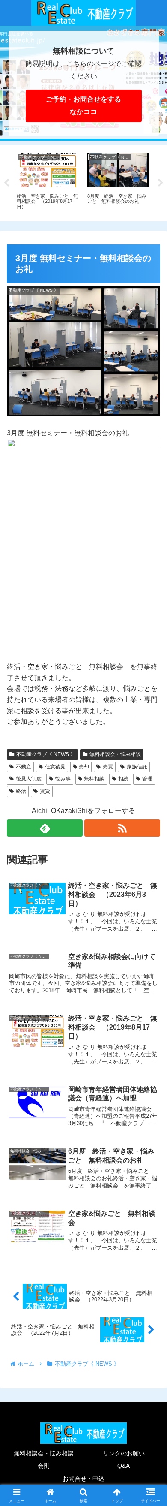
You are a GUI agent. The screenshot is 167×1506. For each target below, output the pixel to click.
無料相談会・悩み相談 (115, 754)
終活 (21, 791)
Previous (6, 183)
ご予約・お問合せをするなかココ (83, 105)
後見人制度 (29, 779)
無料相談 (94, 779)
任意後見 (55, 767)
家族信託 (137, 767)
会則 (44, 1465)
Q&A (123, 1465)
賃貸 (45, 791)
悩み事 (63, 779)
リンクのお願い (124, 1453)
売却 (84, 767)
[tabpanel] (52, 181)
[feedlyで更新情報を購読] (45, 828)
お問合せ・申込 (83, 1478)
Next (160, 183)
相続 (123, 779)
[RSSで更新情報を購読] (122, 828)
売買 (108, 767)
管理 (147, 779)
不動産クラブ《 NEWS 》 (45, 754)
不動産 (23, 767)
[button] (150, 1197)
